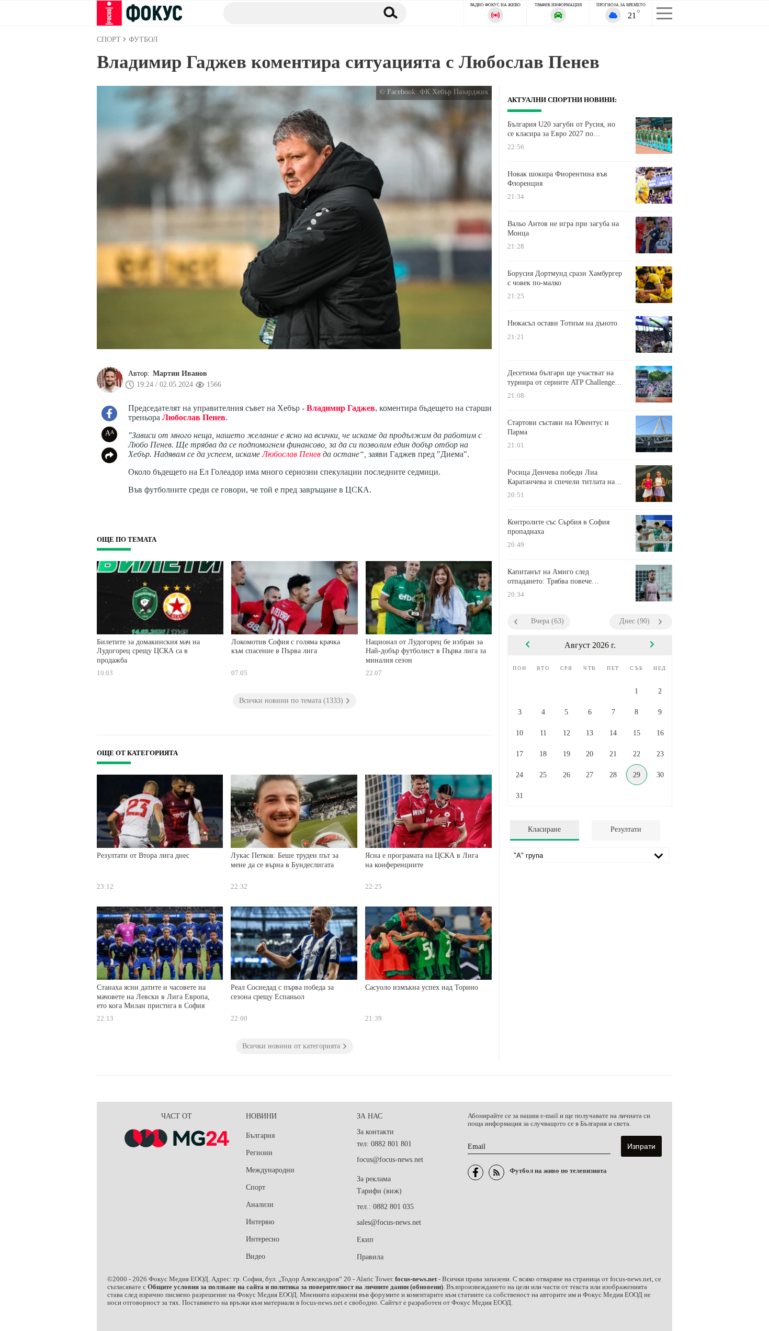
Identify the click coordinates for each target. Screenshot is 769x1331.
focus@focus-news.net (390, 1160)
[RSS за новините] (496, 1172)
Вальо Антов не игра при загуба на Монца (563, 228)
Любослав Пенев (193, 417)
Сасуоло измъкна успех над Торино (421, 987)
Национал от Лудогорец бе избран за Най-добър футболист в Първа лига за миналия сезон (426, 651)
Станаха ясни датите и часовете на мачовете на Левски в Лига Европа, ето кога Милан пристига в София (153, 996)
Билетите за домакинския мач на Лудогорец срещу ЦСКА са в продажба (148, 651)
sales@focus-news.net (389, 1222)
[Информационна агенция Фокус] (475, 1172)
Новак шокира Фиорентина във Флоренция (557, 178)
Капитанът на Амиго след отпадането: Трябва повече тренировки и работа (549, 577)
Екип (365, 1240)
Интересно (262, 1239)
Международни (270, 1170)
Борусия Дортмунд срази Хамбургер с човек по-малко (564, 278)
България (260, 1135)
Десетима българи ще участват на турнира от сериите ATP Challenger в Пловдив (562, 378)
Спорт (255, 1187)
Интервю (260, 1222)
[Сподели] (109, 455)
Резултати (625, 829)
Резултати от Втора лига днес (143, 855)
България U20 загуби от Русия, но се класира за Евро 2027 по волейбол (561, 129)
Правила (370, 1257)
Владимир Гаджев (341, 408)
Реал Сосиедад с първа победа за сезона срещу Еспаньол (282, 992)
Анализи (260, 1205)
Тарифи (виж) (379, 1191)
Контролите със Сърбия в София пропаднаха (558, 526)
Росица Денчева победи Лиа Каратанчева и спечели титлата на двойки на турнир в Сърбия (561, 477)
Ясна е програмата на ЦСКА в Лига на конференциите (421, 860)
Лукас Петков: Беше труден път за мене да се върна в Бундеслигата (284, 860)
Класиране (544, 829)
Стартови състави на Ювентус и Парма (558, 427)
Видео (255, 1256)
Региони (259, 1153)
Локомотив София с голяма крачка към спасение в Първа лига (285, 646)
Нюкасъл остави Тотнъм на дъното (562, 323)
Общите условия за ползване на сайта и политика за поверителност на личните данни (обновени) (295, 1287)
